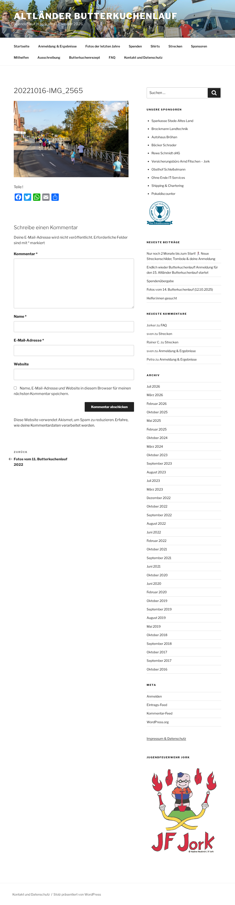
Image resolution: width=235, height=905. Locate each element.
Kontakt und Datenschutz (143, 57)
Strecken (175, 46)
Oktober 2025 (157, 412)
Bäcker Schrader (163, 145)
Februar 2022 (156, 541)
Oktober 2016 (157, 669)
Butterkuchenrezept (84, 57)
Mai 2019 (154, 626)
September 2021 (159, 558)
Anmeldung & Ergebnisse (57, 46)
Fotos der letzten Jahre (102, 46)
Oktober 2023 (157, 455)
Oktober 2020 (157, 575)
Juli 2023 (153, 481)
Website (21, 364)
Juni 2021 (154, 566)
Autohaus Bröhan (164, 137)
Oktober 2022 (157, 506)
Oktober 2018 (157, 635)
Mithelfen (21, 57)
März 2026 (155, 395)
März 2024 (155, 446)
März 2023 (155, 489)
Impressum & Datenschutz (166, 738)
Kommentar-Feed (159, 713)
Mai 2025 (154, 420)
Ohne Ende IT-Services (168, 177)
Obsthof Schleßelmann (168, 169)
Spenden (135, 46)
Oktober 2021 (157, 549)
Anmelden (154, 696)
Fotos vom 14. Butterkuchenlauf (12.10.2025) (180, 289)
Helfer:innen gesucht (162, 298)
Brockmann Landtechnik (169, 129)
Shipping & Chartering (167, 186)
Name (20, 316)
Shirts (155, 46)
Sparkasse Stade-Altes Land (172, 121)
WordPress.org (158, 722)
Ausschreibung (48, 57)
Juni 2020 (154, 583)
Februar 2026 (157, 404)
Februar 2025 (157, 429)
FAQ (112, 57)
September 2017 (159, 660)
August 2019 (156, 618)
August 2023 (156, 472)
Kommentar (26, 254)
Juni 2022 (154, 532)
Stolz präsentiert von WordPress (77, 894)
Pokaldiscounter (163, 194)
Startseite (21, 46)
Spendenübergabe (160, 281)
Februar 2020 (157, 592)
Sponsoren (199, 46)
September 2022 (159, 515)
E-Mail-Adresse (29, 340)
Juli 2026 (153, 386)
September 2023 (159, 463)
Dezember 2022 (159, 498)
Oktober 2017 (157, 652)
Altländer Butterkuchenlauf (96, 16)
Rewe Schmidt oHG (165, 153)
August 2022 (156, 523)
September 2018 (159, 644)
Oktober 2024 (157, 438)
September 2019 (159, 609)
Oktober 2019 (157, 601)
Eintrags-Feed (157, 705)
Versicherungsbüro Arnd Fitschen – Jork (180, 161)
